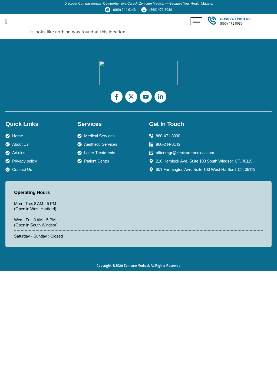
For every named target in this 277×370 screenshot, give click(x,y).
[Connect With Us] (212, 21)
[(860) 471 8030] (144, 9)
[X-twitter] (131, 97)
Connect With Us (235, 19)
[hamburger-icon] (196, 21)
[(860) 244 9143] (107, 9)
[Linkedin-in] (160, 97)
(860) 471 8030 (160, 10)
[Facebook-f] (117, 97)
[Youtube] (146, 97)
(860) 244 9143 (124, 10)
